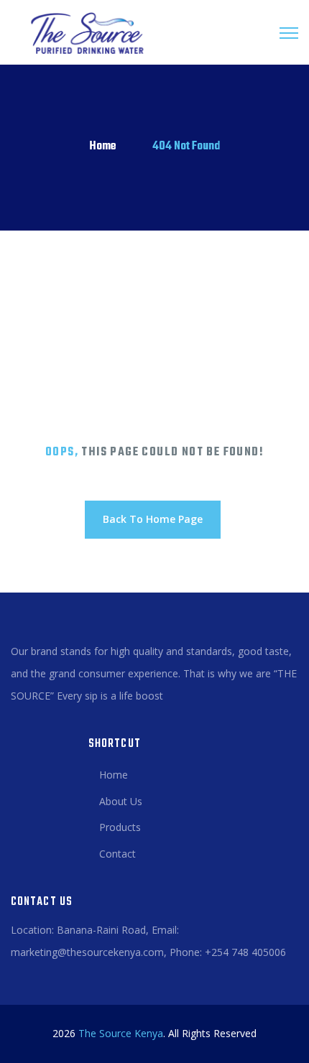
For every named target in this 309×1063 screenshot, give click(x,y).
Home (102, 146)
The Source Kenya (120, 1033)
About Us (120, 801)
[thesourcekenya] (82, 32)
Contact (117, 853)
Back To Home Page (153, 519)
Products (120, 827)
